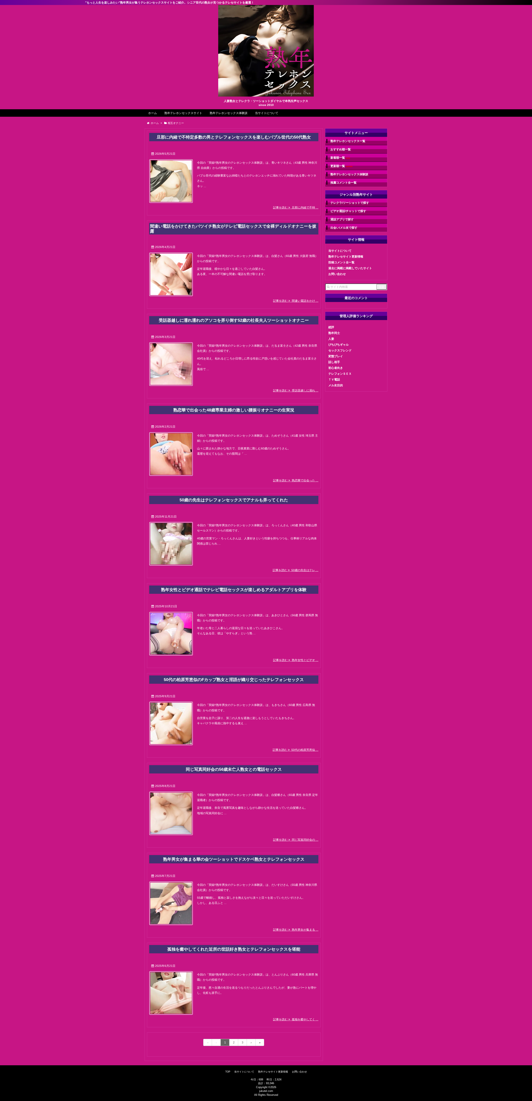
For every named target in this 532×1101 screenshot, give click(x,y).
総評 (331, 327)
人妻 (331, 338)
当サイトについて (266, 113)
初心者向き (335, 367)
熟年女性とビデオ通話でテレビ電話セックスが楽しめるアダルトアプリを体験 (234, 589)
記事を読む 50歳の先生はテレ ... (295, 570)
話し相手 (334, 362)
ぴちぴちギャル (338, 344)
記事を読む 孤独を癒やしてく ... (295, 1019)
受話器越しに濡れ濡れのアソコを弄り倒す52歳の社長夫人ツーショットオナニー (234, 320)
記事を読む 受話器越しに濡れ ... (295, 390)
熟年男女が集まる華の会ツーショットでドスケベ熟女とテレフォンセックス (233, 859)
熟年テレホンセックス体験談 (229, 113)
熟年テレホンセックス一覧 (347, 141)
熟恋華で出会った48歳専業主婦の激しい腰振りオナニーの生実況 (233, 410)
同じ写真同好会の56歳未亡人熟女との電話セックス (234, 769)
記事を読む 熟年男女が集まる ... (295, 929)
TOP (227, 1071)
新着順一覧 (340, 157)
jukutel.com (266, 1090)
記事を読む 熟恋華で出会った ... (295, 480)
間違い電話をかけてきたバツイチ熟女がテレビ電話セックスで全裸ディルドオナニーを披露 (233, 228)
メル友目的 (335, 385)
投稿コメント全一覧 (341, 262)
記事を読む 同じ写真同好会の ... (295, 839)
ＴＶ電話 (334, 379)
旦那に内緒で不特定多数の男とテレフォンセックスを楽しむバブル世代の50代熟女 (234, 137)
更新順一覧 (341, 166)
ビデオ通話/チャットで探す (348, 211)
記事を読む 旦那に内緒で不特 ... (295, 207)
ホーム (152, 113)
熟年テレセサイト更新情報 (345, 256)
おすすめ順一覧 (340, 149)
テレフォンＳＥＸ (340, 373)
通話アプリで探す (342, 219)
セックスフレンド (340, 350)
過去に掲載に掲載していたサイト (350, 268)
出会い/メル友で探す (343, 227)
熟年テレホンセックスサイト (183, 113)
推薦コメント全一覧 (343, 182)
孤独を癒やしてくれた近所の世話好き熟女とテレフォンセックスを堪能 (233, 949)
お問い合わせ (337, 274)
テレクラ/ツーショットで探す (349, 202)
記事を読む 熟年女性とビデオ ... (295, 660)
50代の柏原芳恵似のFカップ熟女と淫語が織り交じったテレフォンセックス (234, 679)
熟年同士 (334, 333)
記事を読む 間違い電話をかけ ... (295, 300)
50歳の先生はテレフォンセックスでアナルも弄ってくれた (234, 500)
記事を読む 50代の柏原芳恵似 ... (295, 749)
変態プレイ (335, 356)
